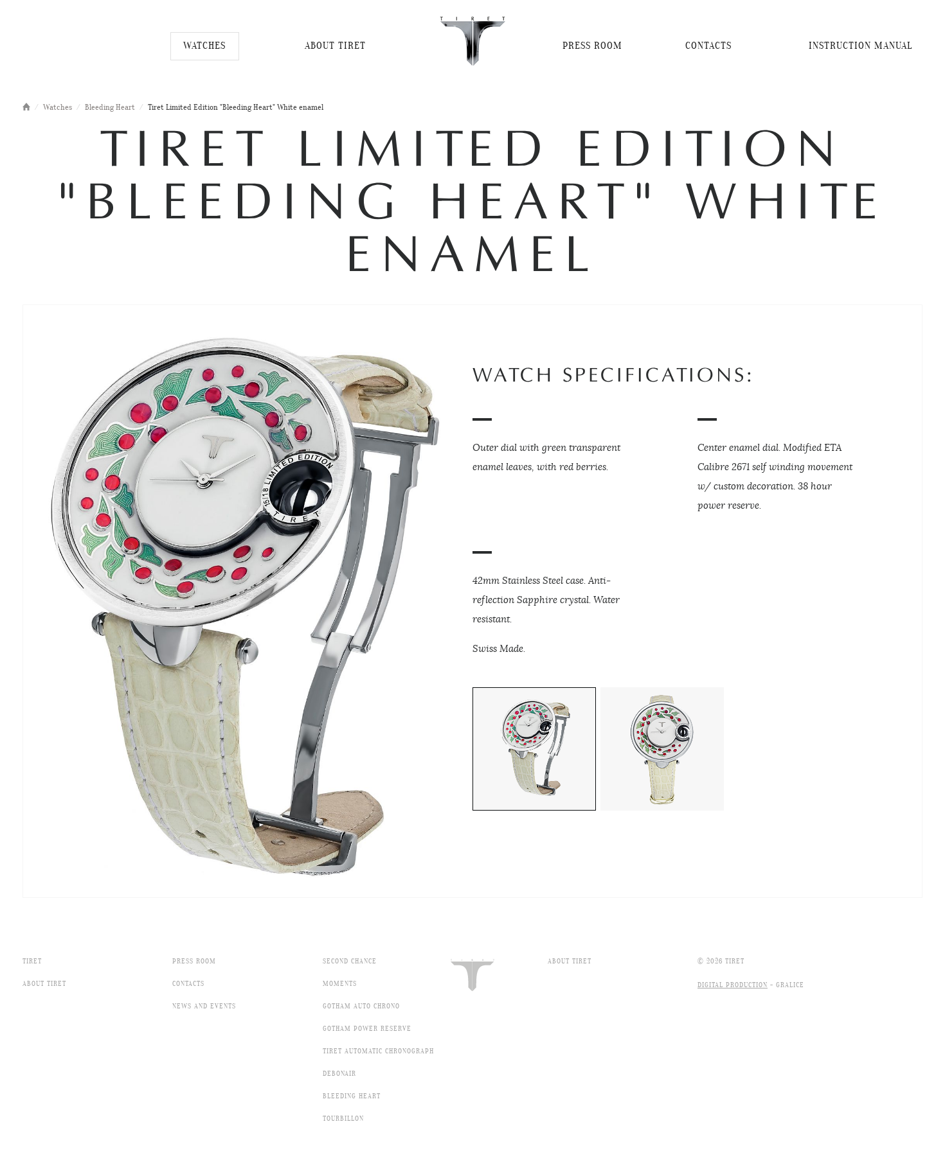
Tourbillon (343, 1118)
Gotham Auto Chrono (361, 1006)
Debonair (339, 1073)
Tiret (32, 961)
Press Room (194, 961)
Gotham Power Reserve (367, 1028)
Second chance (350, 961)
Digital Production (733, 985)
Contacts (188, 984)
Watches (57, 108)
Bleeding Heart (110, 108)
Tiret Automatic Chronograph (378, 1051)
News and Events (204, 1006)
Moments (340, 984)
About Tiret (44, 984)
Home (26, 106)
